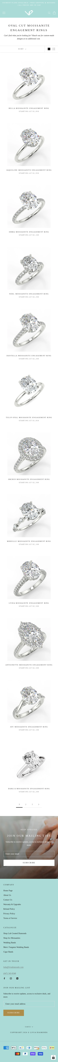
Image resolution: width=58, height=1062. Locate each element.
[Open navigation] (4, 13)
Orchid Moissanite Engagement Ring (29, 479)
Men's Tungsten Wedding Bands (16, 947)
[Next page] (38, 804)
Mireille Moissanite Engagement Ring (29, 541)
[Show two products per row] (54, 49)
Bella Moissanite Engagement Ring (29, 108)
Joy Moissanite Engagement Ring (29, 727)
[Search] (49, 13)
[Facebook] (4, 978)
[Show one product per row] (49, 49)
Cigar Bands (8, 952)
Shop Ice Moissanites (11, 938)
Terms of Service (10, 918)
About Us (7, 895)
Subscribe (29, 863)
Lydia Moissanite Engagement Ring (29, 603)
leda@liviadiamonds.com (13, 967)
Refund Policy (9, 909)
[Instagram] (11, 978)
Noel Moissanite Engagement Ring (29, 294)
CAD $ (28, 1027)
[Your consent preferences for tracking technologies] (53, 1057)
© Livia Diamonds (38, 1032)
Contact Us (7, 900)
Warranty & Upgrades (12, 904)
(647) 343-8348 (9, 973)
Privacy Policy (9, 914)
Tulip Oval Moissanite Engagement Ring (29, 417)
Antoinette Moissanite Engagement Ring (29, 665)
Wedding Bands (9, 943)
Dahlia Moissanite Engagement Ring (29, 788)
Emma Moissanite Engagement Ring (29, 232)
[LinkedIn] (17, 978)
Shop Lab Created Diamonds (14, 933)
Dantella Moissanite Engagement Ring (29, 356)
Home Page (8, 891)
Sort (21, 49)
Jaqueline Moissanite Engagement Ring (29, 170)
